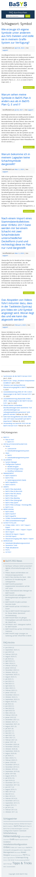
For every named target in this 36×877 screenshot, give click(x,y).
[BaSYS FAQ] (18, 7)
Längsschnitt (26, 850)
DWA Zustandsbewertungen (15, 521)
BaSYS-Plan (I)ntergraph (13, 500)
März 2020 (9, 758)
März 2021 (9, 738)
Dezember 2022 (11, 695)
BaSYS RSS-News (13, 560)
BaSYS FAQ (23, 874)
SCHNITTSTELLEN (9, 523)
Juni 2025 (8, 652)
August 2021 (9, 726)
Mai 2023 (8, 683)
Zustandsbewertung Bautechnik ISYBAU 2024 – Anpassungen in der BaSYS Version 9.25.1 (17, 401)
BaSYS (9, 455)
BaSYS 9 (5, 826)
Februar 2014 (10, 798)
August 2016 (9, 789)
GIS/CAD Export (10, 536)
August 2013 (9, 805)
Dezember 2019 (11, 765)
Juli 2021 (8, 728)
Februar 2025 (10, 654)
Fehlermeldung (11, 836)
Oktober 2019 (10, 769)
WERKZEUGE (8, 541)
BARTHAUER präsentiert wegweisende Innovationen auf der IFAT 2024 (17, 586)
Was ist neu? (9, 439)
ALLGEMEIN (7, 460)
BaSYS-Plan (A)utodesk (13, 489)
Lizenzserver (11, 449)
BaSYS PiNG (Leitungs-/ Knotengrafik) (18, 505)
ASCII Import (9, 532)
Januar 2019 (9, 774)
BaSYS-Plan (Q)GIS (11, 503)
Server (7, 446)
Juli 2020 (8, 756)
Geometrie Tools (11, 545)
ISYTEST (8, 552)
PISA (29, 855)
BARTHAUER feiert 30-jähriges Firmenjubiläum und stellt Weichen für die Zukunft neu (18, 620)
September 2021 (11, 724)
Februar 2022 (10, 715)
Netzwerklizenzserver (16, 855)
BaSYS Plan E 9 (27, 826)
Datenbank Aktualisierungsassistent (17, 543)
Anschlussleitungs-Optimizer (11, 824)
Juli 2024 (8, 659)
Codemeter (25, 828)
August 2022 (9, 701)
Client (7, 453)
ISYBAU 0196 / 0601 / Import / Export (18, 530)
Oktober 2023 (10, 672)
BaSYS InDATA (10, 485)
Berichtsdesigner (17, 828)
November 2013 (11, 801)
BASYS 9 (6, 437)
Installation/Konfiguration (15, 844)
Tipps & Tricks (22, 863)
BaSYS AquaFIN (10, 516)
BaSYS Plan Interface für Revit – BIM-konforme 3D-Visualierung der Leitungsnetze (18, 579)
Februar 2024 (10, 665)
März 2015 (9, 792)
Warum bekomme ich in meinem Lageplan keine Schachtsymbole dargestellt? (15, 159)
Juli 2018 (8, 778)
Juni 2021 (8, 731)
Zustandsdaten (11, 866)
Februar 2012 (10, 810)
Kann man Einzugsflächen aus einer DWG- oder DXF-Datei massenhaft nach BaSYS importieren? (17, 419)
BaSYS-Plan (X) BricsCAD (13, 491)
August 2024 (9, 656)
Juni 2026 (8, 647)
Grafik (12, 839)
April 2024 (8, 661)
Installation (7, 842)
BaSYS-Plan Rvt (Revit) (13, 494)
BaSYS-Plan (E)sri (11, 496)
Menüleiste (17, 852)
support (5, 50)
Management (8, 852)
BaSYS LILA (9, 507)
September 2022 (11, 699)
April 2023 (8, 686)
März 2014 (9, 796)
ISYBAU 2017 (14, 847)
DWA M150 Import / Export (14, 534)
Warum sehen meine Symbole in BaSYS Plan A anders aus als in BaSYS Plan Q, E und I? (16, 99)
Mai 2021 (8, 733)
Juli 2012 (8, 807)
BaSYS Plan (18, 826)
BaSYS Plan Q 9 (7, 828)
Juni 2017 (8, 787)
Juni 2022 (8, 706)
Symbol (27, 860)
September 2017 (11, 785)
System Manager (11, 462)
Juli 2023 (8, 679)
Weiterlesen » (29, 87)
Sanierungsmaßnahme (9, 857)
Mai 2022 (8, 708)
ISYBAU (6, 847)
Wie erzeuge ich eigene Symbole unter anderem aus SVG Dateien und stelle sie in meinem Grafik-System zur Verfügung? (17, 36)
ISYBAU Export (21, 847)
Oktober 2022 (10, 697)
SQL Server (11, 860)
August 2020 (9, 753)
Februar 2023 (10, 690)
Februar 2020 (10, 760)
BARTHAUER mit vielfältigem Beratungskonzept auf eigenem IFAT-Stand (18, 597)
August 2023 (9, 677)
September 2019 (11, 771)
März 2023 (9, 688)
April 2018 (8, 780)
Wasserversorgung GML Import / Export (19, 539)
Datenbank (22, 831)
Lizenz (21, 850)
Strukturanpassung (20, 860)
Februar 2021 (10, 740)
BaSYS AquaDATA (11, 482)
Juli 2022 (8, 704)
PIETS (7, 550)
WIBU (4, 866)
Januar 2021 (9, 742)
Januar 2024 (9, 668)
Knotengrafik (6, 850)
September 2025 (11, 650)
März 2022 (9, 713)
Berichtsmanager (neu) (15, 469)
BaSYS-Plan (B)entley (12, 498)
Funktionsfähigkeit (25, 836)
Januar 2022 (9, 717)
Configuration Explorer (13, 464)
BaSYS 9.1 (10, 442)
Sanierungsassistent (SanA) (16, 480)
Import (17, 839)
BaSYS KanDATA (11, 476)
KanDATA (29, 847)
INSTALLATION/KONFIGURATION (15, 444)
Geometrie (6, 839)
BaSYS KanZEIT (10, 514)
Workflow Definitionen (15, 471)
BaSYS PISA (9, 478)
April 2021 (8, 735)
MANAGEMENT (8, 473)
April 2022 (8, 710)
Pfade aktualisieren (11, 548)
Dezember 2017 (11, 783)
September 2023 (11, 674)
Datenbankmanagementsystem (18, 451)
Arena (22, 824)
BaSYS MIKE (9, 512)
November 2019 (11, 767)
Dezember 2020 (11, 744)
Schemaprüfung (22, 857)
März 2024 (9, 663)
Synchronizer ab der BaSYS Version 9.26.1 (17, 376)
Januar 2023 (9, 692)
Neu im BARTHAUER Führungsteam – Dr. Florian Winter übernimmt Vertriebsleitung (18, 613)
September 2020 (11, 751)
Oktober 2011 (10, 812)
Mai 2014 (8, 794)
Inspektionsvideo (23, 839)
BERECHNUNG (8, 509)
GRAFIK (6, 487)
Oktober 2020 (10, 749)
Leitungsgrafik (15, 850)
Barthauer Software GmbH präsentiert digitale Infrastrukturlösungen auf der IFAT (18, 568)
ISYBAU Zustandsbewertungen (16, 518)
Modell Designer (13, 467)
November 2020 (11, 747)
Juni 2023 (8, 681)
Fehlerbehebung (10, 833)
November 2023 (11, 670)
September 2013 (11, 803)
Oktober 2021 (10, 722)
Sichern (5, 860)
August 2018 (9, 776)
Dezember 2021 (11, 719)
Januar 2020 (9, 762)
